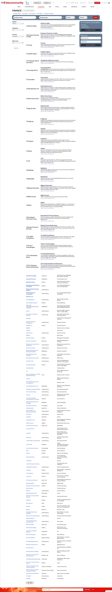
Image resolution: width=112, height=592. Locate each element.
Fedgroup (44, 119)
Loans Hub (28, 476)
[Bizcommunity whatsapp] (77, 3)
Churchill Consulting (31, 275)
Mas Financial (29, 488)
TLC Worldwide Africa (48, 254)
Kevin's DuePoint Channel (32, 448)
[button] (53, 3)
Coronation (44, 77)
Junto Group (29, 444)
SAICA (43, 202)
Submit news (83, 2)
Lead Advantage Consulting (32, 463)
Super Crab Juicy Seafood (32, 573)
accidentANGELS (30, 299)
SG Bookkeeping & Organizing (33, 559)
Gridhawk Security (30, 420)
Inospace (44, 138)
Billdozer (28, 335)
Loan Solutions (29, 473)
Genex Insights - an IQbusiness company (31, 411)
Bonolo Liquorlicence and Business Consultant (32, 351)
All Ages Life (29, 325)
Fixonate (28, 395)
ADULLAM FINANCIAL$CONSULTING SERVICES (32, 306)
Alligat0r (28, 328)
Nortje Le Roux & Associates (32, 515)
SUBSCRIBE (87, 589)
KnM (27, 450)
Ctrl (27, 371)
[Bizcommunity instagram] (73, 3)
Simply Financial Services (49, 225)
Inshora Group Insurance (32, 425)
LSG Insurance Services (32, 480)
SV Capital (28, 576)
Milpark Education (46, 185)
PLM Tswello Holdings (31, 527)
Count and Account (31, 279)
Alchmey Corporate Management (30, 322)
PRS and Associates (31, 534)
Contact (42, 28)
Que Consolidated (30, 537)
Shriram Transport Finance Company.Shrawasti (32, 570)
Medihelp (44, 168)
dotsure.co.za (29, 296)
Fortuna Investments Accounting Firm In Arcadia (32, 398)
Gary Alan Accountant (31, 405)
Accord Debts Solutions (31, 302)
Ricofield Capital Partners (32, 541)
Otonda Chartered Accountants (30, 293)
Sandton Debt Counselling (32, 551)
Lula (42, 158)
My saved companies (48, 13)
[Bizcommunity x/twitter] (69, 3)
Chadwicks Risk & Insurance (50, 60)
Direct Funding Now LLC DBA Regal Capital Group (33, 375)
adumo (27, 311)
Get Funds (28, 414)
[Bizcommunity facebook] (71, 3)
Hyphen (43, 128)
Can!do (43, 43)
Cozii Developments (31, 364)
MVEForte (28, 500)
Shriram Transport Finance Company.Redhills (32, 566)
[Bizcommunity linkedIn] (67, 3)
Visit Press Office (50, 28)
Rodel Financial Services (32, 544)
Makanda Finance (30, 282)
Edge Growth (45, 106)
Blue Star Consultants (31, 341)
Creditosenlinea (30, 368)
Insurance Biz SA (30, 428)
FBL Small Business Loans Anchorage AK (32, 382)
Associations (25, 13)
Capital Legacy (45, 52)
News (46, 28)
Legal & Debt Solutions (31, 467)
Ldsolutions (29, 460)
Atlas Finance (29, 332)
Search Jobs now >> (90, 45)
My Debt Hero (29, 503)
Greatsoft (28, 416)
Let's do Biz (108, 591)
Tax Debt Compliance (47, 235)
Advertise (90, 2)
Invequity (28, 433)
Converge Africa (46, 67)
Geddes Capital (29, 408)
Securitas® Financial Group (50, 215)
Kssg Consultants (30, 457)
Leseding (28, 470)
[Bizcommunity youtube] (75, 3)
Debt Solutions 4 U (46, 86)
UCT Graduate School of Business (51, 263)
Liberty (43, 148)
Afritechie (28, 318)
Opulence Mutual (30, 518)
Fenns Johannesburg (31, 391)
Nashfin (28, 509)
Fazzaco (28, 378)
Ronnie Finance (30, 547)
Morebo (28, 490)
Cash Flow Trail (29, 361)
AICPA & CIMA (45, 23)
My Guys (28, 506)
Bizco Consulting (30, 338)
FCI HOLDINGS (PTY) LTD (32, 386)
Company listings (17, 13)
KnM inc (28, 453)
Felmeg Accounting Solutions (33, 389)
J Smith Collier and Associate (33, 440)
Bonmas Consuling (30, 348)
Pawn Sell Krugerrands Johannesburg (31, 521)
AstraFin (28, 330)
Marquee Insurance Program (33, 485)
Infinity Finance (29, 423)
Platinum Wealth (30, 524)
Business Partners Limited (49, 33)
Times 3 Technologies (48, 244)
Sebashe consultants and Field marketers (32, 555)
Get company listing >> (91, 29)
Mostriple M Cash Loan (31, 493)
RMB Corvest (45, 195)
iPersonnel (28, 437)
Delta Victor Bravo (46, 96)
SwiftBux (28, 578)
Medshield (44, 177)
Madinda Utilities (30, 483)
